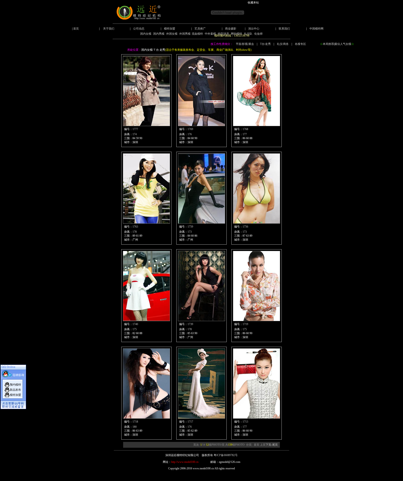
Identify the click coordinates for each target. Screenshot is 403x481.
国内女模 (145, 33)
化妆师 (258, 33)
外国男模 (185, 33)
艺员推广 (200, 28)
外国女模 (171, 33)
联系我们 (284, 28)
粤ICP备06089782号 (226, 455)
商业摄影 (230, 28)
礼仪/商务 (283, 44)
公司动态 (138, 28)
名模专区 (300, 44)
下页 (268, 444)
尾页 (275, 444)
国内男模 (158, 33)
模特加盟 (169, 28)
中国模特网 (316, 28)
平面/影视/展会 (245, 44)
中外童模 (210, 33)
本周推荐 (328, 44)
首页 (76, 28)
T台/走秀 (265, 44)
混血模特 (197, 33)
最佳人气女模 (342, 44)
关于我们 (108, 28)
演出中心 (253, 28)
